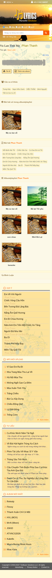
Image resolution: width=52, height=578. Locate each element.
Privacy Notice (32, 567)
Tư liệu (10, 426)
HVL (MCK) (12, 517)
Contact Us (45, 567)
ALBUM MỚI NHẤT (15, 494)
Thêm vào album (23, 71)
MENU (9, 2)
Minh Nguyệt (42, 89)
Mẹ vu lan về (11, 133)
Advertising (19, 567)
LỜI (19, 27)
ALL (6, 27)
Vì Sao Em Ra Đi (15, 367)
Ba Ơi (20, 165)
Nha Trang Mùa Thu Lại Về (19, 372)
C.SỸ (25, 27)
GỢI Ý (9, 288)
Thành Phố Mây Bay (32, 165)
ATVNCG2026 (14, 533)
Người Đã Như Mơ (9, 165)
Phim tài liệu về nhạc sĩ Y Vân (22, 451)
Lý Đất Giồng (13, 409)
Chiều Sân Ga (22, 150)
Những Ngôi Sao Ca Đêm (19, 383)
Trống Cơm (12, 415)
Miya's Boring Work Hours (19, 544)
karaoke (11, 265)
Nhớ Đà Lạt (37, 237)
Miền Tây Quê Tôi (9, 169)
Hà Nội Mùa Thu (14, 377)
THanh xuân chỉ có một (18, 512)
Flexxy (10, 507)
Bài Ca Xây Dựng (15, 399)
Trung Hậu (7, 89)
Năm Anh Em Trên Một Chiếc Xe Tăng (33, 162)
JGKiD (10, 528)
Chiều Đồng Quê (15, 404)
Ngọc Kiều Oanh (19, 89)
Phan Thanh (29, 45)
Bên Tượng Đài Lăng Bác (12, 158)
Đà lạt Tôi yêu (37, 209)
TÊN (13, 27)
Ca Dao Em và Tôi (35, 150)
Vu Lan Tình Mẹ (10, 45)
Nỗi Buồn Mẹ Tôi (9, 150)
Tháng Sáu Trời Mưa (17, 459)
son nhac (11, 237)
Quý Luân (11, 50)
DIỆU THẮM (31, 89)
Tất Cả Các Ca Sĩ (9, 93)
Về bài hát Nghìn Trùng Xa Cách (22, 443)
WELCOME (41, 2)
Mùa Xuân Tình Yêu (16, 388)
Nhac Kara (12, 549)
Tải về (8, 71)
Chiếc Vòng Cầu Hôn (25, 154)
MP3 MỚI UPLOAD (15, 359)
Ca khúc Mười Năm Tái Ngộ (20, 433)
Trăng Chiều (13, 393)
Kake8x (10, 539)
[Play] (4, 55)
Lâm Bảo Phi (23, 334)
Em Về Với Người (9, 154)
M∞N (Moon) (13, 523)
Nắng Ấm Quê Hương (31, 158)
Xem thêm (44, 420)
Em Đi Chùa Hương (10, 162)
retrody (10, 501)
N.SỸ (32, 27)
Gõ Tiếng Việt (11, 37)
